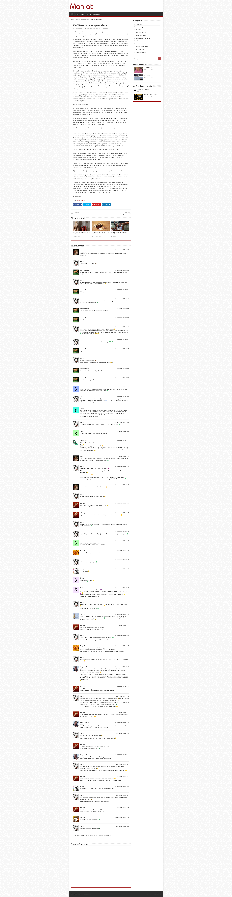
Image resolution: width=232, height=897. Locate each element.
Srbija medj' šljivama (141, 43)
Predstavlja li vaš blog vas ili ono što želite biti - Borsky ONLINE (95, 835)
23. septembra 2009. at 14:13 (122, 578)
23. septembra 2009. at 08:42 (122, 261)
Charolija (82, 614)
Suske (81, 431)
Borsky (82, 569)
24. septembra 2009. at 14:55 (122, 764)
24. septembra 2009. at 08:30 (122, 635)
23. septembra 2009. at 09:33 (122, 348)
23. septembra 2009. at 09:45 (122, 368)
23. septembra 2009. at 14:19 (122, 587)
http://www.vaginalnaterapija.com (95, 618)
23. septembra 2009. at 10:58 (122, 431)
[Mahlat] (81, 6)
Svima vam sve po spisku (150, 94)
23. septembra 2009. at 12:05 (122, 484)
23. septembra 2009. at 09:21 (122, 298)
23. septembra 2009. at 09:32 (122, 339)
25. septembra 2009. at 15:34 (122, 826)
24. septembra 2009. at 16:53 (122, 795)
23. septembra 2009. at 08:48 (122, 270)
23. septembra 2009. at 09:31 (122, 326)
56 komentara (104, 28)
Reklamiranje (84, 14)
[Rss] (147, 894)
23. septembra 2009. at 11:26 (122, 466)
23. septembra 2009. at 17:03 (122, 614)
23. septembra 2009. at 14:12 (122, 569)
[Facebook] (149, 894)
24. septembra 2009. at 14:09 (122, 733)
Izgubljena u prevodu (141, 27)
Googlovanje (139, 24)
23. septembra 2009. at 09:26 (122, 308)
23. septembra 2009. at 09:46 (122, 377)
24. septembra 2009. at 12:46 (122, 666)
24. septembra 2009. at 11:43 (122, 657)
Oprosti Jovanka (148, 67)
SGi (160, 894)
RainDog (82, 503)
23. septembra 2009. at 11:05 (122, 456)
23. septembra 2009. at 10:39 (122, 396)
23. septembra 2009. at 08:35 (122, 249)
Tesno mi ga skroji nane (81, 19)
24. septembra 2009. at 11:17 (122, 645)
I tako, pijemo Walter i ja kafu (119, 213)
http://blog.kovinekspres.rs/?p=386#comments (92, 629)
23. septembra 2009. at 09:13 (122, 289)
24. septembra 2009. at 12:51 (122, 686)
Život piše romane (140, 49)
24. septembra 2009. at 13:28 (122, 696)
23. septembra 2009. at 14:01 (122, 559)
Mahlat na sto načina (141, 32)
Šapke (82, 578)
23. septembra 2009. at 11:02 (122, 440)
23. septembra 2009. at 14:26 (122, 602)
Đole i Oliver (147, 75)
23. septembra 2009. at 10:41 (122, 408)
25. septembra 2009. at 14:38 (122, 817)
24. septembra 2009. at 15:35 (122, 786)
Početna (72, 14)
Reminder (83, 817)
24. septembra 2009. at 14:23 (122, 754)
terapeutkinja (81, 200)
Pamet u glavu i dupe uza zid (143, 38)
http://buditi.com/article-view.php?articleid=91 (92, 811)
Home (72, 19)
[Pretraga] (159, 58)
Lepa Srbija (138, 29)
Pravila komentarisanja (95, 14)
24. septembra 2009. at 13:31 (122, 712)
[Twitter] (150, 894)
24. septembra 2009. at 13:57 (122, 722)
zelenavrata (83, 440)
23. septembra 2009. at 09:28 (122, 317)
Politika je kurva (140, 41)
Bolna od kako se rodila (143, 89)
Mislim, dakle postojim (141, 35)
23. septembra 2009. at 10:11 (122, 387)
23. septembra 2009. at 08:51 (122, 280)
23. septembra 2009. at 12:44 (122, 522)
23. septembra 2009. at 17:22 (122, 625)
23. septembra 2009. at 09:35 (122, 358)
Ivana (81, 250)
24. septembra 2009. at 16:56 (122, 807)
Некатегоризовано (141, 52)
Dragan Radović (84, 667)
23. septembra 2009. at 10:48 (122, 422)
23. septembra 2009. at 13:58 (122, 550)
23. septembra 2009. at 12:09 (122, 494)
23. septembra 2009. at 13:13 (122, 540)
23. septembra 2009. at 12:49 (122, 531)
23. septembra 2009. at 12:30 (122, 503)
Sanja (81, 387)
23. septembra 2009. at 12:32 (122, 512)
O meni (77, 14)
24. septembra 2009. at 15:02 (122, 776)
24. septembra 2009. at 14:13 (122, 744)
